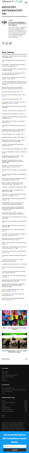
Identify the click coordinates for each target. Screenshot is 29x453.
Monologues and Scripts (8, 402)
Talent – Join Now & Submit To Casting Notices (14, 328)
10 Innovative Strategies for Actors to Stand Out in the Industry (17, 23)
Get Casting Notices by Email (9, 375)
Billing (3, 415)
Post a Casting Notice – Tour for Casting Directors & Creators (14, 351)
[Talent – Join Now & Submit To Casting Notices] (14, 318)
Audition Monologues (7, 411)
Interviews (4, 406)
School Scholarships (7, 391)
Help (3, 417)
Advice (10, 20)
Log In (3, 393)
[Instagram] (10, 43)
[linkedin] (6, 43)
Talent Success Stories (7, 377)
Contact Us (5, 380)
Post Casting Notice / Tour (8, 388)
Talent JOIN (5, 371)
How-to (4, 404)
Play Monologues (6, 407)
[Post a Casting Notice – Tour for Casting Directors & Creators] (14, 341)
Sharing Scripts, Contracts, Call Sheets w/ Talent (14, 389)
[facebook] (3, 43)
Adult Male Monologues (8, 409)
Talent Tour (5, 373)
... (18, 37)
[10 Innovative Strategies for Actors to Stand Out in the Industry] (4, 22)
